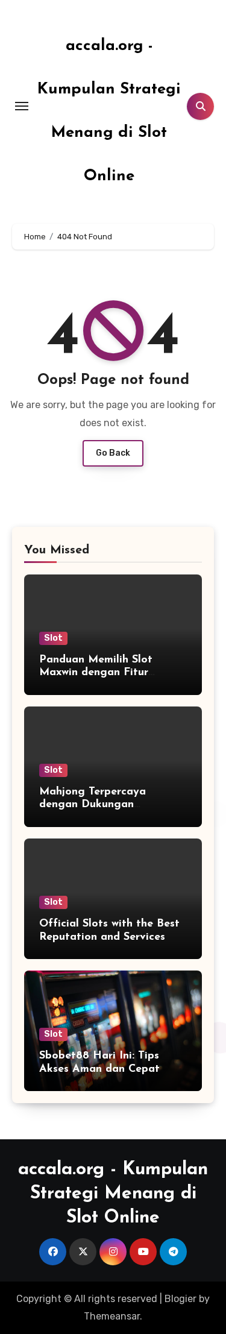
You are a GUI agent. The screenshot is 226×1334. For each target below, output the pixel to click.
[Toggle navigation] (21, 106)
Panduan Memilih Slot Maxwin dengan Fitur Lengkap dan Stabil (95, 673)
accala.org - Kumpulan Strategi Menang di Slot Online (113, 1193)
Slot (53, 638)
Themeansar (112, 1316)
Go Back (113, 453)
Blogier (180, 1298)
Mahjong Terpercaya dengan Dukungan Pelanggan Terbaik (92, 805)
